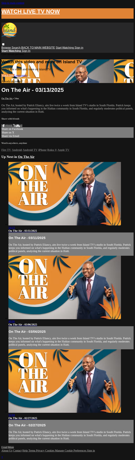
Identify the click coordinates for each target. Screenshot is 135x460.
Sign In (26, 50)
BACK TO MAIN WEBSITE (38, 47)
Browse (6, 47)
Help (25, 450)
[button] (3, 44)
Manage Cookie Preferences (71, 450)
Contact (17, 450)
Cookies (50, 450)
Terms (32, 450)
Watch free (7, 75)
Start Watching (65, 47)
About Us (6, 450)
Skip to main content (12, 2)
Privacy (40, 450)
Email (19, 125)
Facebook (7, 125)
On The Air (7, 98)
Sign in (79, 47)
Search (16, 47)
